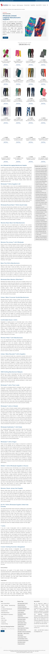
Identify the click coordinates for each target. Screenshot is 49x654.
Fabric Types (4, 620)
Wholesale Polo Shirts (22, 624)
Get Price (6, 64)
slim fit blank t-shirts (22, 629)
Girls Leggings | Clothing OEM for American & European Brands (18, 82)
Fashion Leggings (9, 24)
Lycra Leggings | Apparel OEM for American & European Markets (43, 140)
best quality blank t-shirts (23, 603)
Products (14, 5)
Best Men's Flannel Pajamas (41, 237)
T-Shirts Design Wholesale (41, 210)
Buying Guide (27, 5)
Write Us (5, 37)
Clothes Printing (4, 623)
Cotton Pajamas (21, 612)
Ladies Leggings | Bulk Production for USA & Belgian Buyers (18, 120)
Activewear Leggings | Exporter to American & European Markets (43, 120)
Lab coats (20, 633)
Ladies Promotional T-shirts (23, 617)
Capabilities (32, 5)
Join (2, 631)
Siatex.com (40, 603)
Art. (6, 59)
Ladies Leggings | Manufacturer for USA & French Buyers (31, 120)
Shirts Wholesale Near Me (41, 231)
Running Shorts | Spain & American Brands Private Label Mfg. (18, 140)
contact (35, 627)
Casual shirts (20, 615)
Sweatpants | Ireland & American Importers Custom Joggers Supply (6, 159)
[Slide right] (25, 26)
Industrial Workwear (21, 605)
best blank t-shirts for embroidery (24, 631)
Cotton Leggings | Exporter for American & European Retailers (43, 62)
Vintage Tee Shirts (21, 643)
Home (10, 5)
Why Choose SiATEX (5, 603)
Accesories (3, 621)
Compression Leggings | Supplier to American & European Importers (31, 140)
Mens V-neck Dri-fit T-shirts (23, 628)
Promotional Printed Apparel (23, 640)
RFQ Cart (3, 618)
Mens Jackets (20, 635)
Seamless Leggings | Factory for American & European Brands (31, 82)
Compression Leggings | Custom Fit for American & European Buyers (6, 120)
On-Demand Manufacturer (6, 608)
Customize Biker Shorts (40, 213)
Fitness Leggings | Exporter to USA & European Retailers (43, 101)
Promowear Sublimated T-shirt (23, 608)
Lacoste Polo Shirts (21, 610)
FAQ (2, 616)
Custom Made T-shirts (22, 636)
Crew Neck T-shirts (21, 621)
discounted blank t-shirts (22, 638)
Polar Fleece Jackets (21, 619)
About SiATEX (39, 5)
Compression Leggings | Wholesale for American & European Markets (6, 101)
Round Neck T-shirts (18, 24)
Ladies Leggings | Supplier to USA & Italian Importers (6, 82)
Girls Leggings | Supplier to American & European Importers (43, 159)
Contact (44, 5)
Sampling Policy (4, 610)
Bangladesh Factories (40, 207)
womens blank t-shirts (22, 622)
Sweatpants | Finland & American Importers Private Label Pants (30, 159)
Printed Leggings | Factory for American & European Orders (18, 101)
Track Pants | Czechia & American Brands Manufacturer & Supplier (6, 62)
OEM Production (20, 5)
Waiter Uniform (26, 633)
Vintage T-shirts (21, 626)
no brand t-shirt (22, 614)
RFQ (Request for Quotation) (7, 614)
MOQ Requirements (5, 612)
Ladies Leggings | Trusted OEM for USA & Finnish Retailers (31, 101)
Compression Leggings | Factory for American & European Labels (31, 62)
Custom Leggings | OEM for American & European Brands (18, 159)
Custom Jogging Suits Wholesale (42, 199)
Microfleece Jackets (21, 642)
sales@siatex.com (45, 0)
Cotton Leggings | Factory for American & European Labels (6, 140)
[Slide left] (45, 26)
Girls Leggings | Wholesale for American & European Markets (43, 82)
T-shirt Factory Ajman (40, 216)
